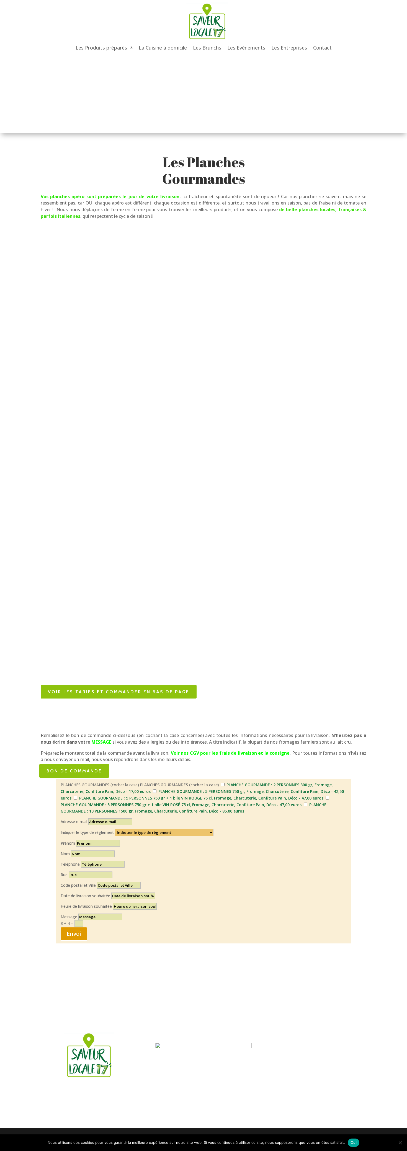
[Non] (400, 1142)
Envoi (74, 933)
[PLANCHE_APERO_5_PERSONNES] (155, 330)
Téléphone (70, 864)
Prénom (68, 843)
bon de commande (74, 771)
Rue (64, 874)
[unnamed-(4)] (348, 254)
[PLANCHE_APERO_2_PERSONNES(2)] (58, 531)
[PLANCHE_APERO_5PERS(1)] (155, 254)
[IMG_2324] (251, 254)
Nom (65, 853)
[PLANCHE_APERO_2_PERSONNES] (58, 252)
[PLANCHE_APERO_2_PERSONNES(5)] (58, 354)
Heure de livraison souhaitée (86, 906)
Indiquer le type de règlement (87, 832)
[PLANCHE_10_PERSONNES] (348, 365)
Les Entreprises (289, 48)
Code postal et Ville (78, 885)
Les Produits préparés (101, 48)
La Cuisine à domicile (163, 48)
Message (69, 916)
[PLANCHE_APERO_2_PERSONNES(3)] (58, 455)
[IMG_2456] (348, 296)
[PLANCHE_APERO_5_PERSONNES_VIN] (251, 338)
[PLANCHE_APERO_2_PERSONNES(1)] (58, 633)
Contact (322, 48)
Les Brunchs (207, 48)
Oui (354, 1142)
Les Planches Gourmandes (203, 170)
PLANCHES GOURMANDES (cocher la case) (100, 784)
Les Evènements (246, 48)
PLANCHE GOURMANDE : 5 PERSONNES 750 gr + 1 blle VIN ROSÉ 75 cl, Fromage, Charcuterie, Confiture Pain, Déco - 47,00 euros (181, 804)
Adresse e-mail (74, 821)
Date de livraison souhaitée (85, 895)
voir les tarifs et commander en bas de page (118, 691)
